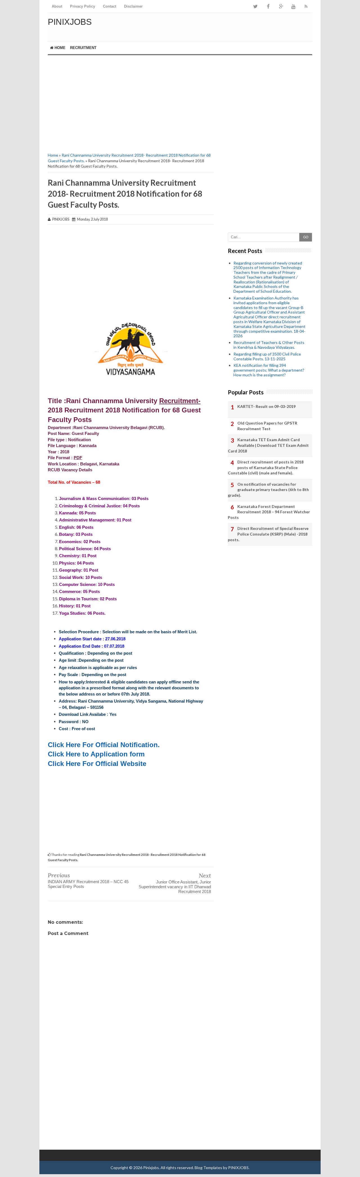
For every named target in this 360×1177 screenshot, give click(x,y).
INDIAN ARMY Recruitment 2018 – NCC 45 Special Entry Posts (88, 884)
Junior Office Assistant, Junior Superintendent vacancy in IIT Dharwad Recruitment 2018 (175, 887)
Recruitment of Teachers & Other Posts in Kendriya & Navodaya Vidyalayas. (268, 345)
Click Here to (69, 754)
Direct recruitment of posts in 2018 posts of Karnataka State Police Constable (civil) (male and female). (265, 467)
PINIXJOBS (238, 1167)
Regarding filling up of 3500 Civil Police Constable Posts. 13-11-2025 (267, 356)
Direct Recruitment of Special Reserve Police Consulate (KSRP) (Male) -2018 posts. (268, 534)
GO (305, 237)
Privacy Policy (82, 6)
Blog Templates (208, 1167)
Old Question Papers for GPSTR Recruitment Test (267, 426)
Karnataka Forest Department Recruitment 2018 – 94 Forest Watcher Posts (269, 512)
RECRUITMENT (83, 48)
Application (109, 754)
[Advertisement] (131, 103)
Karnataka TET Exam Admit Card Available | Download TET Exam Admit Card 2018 (268, 445)
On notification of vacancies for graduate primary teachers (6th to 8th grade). (268, 490)
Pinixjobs (70, 21)
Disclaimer (133, 6)
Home (59, 48)
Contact (109, 6)
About (57, 6)
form (137, 754)
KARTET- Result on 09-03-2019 (266, 406)
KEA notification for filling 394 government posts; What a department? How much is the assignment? (268, 370)
